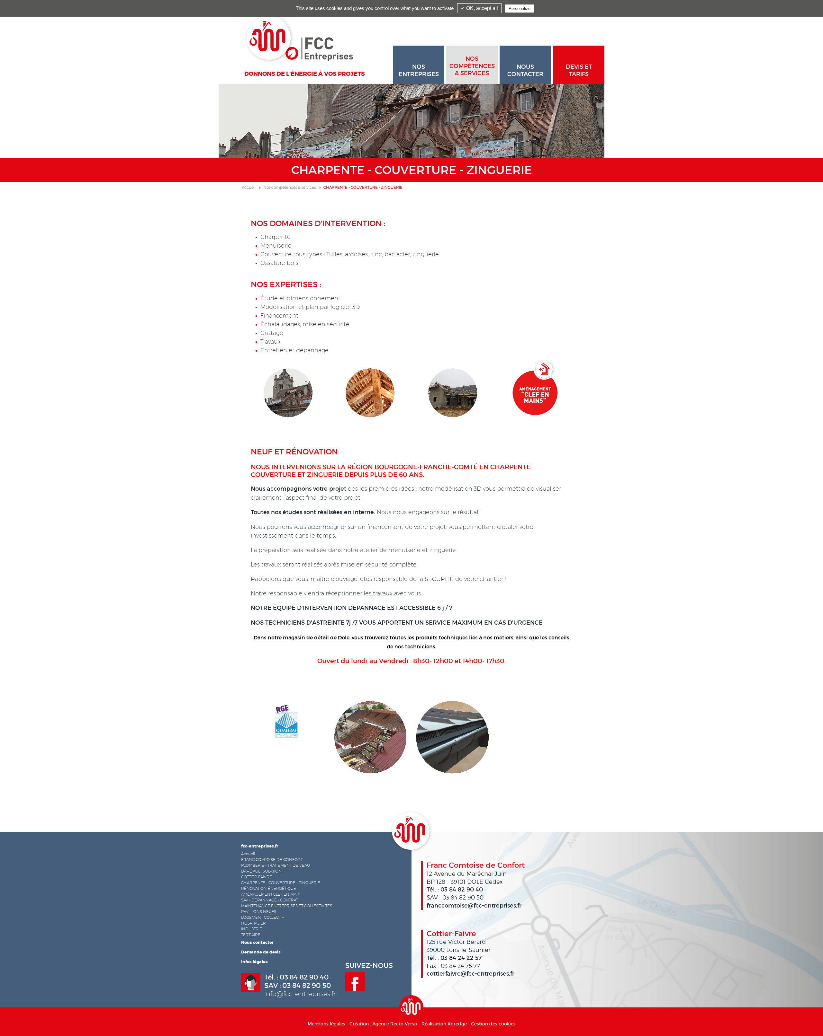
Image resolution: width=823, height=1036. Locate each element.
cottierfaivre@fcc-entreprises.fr (470, 973)
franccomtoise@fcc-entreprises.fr (474, 905)
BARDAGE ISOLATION (261, 871)
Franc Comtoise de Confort (476, 865)
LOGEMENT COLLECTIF (262, 917)
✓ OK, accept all (479, 8)
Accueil (249, 187)
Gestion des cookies (493, 1024)
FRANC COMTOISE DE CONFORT (272, 859)
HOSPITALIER (253, 923)
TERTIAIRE (250, 934)
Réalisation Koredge (444, 1024)
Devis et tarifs (579, 70)
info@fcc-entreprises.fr (300, 994)
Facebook (355, 981)
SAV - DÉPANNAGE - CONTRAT (269, 900)
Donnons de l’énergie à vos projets (304, 74)
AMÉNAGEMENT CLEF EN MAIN (271, 894)
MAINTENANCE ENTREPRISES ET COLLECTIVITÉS (286, 905)
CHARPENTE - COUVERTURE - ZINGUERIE (280, 882)
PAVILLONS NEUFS (258, 911)
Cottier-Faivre (451, 933)
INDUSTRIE (251, 928)
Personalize (519, 8)
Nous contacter (525, 70)
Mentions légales (326, 1024)
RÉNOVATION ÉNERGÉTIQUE (268, 888)
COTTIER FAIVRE (256, 876)
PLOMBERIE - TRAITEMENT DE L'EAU (275, 865)
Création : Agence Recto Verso (383, 1024)
